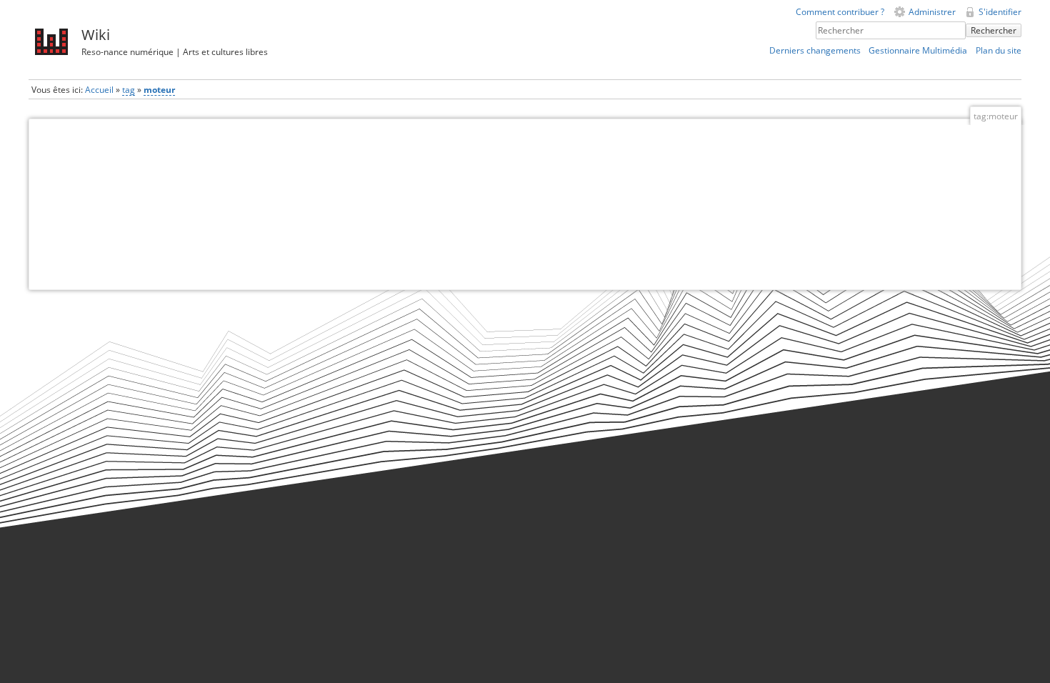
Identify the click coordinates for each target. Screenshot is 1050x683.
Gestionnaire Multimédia (918, 50)
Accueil (99, 89)
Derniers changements (815, 50)
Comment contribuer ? (840, 12)
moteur (159, 89)
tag (128, 89)
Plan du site (998, 50)
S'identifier (1000, 11)
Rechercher (993, 30)
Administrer (932, 11)
